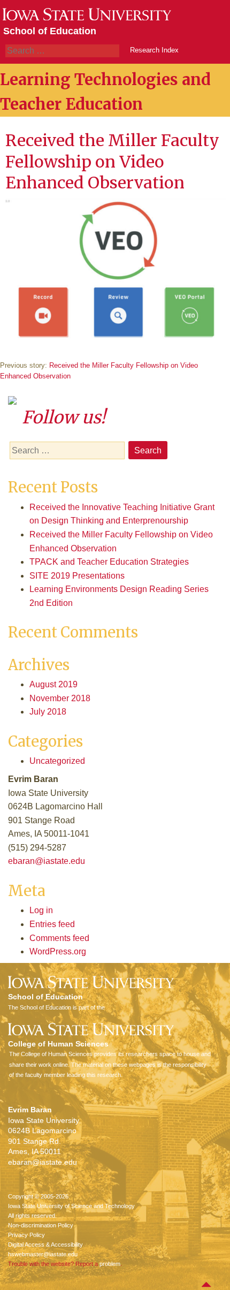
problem (109, 1264)
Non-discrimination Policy (40, 1225)
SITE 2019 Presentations (77, 575)
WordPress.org (57, 951)
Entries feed (52, 924)
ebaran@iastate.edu (46, 861)
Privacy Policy (26, 1235)
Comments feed (59, 938)
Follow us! (63, 417)
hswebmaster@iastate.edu (43, 1254)
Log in (41, 910)
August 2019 (53, 684)
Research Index (154, 50)
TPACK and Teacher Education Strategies (109, 561)
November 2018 (59, 698)
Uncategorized (57, 760)
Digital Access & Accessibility (45, 1244)
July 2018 (47, 711)
